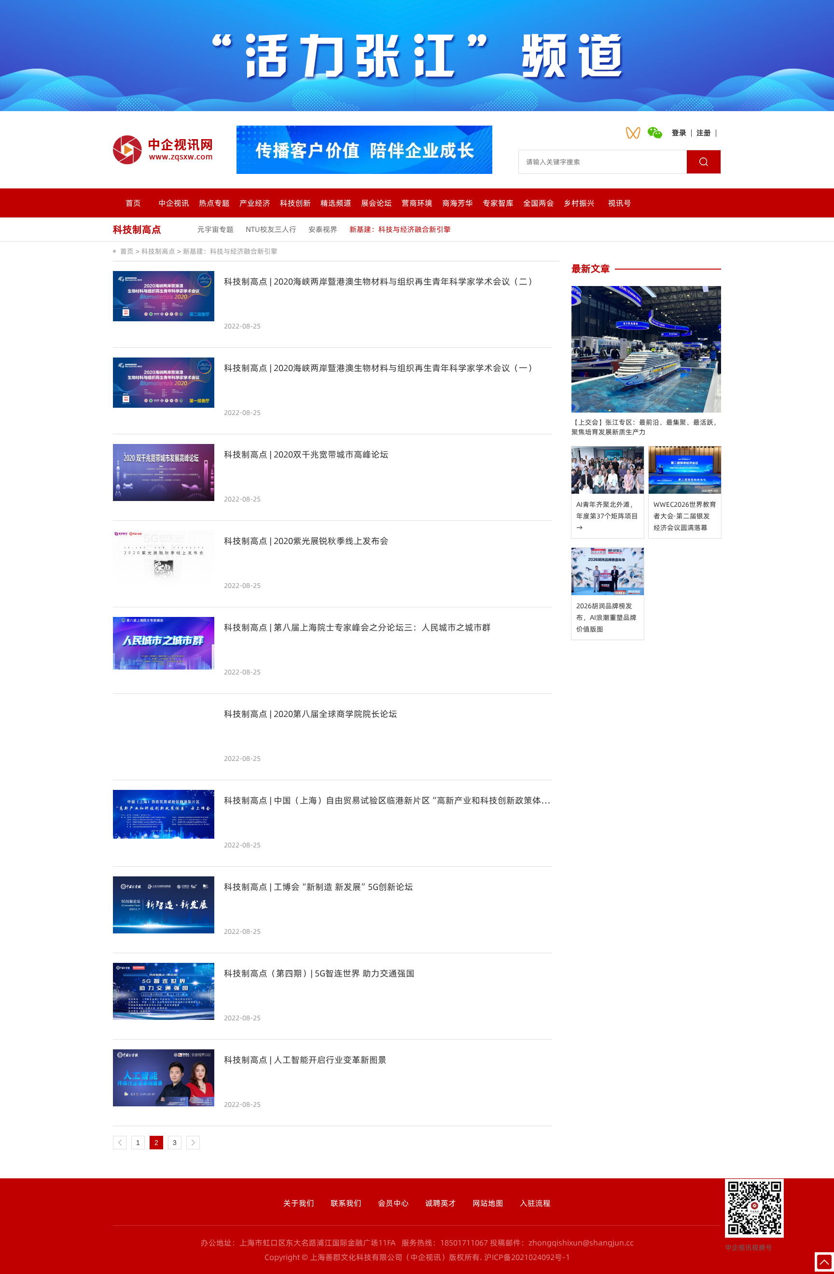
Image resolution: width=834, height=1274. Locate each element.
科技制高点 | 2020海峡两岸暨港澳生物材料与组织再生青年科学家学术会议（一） (380, 368)
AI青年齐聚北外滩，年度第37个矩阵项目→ (607, 516)
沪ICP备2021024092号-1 (527, 1257)
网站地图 (488, 1203)
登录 (679, 133)
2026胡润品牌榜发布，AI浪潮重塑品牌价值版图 (606, 617)
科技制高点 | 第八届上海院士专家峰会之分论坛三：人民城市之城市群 (357, 627)
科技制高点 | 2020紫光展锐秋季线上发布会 (306, 541)
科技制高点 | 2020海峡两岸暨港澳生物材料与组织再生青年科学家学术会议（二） (380, 281)
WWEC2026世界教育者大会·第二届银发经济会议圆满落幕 (684, 516)
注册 (703, 133)
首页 (133, 203)
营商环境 (417, 203)
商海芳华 (457, 203)
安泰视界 (322, 229)
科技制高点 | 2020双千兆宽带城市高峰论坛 (306, 454)
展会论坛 (376, 203)
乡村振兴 (579, 203)
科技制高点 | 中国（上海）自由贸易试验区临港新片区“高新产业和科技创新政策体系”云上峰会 (388, 800)
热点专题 (214, 203)
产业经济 (254, 203)
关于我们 (298, 1203)
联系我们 (346, 1203)
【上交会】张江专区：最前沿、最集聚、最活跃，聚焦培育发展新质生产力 (645, 427)
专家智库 (498, 203)
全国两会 (538, 203)
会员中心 (393, 1203)
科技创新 (295, 203)
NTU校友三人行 (271, 229)
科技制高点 (158, 251)
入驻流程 (535, 1203)
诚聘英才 (440, 1203)
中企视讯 (173, 203)
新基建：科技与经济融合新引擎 (400, 229)
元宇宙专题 (215, 229)
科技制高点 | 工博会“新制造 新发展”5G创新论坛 (318, 887)
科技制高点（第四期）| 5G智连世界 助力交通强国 (319, 973)
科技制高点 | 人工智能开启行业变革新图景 (305, 1060)
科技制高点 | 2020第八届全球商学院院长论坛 (310, 714)
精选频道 (335, 203)
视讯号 (619, 203)
